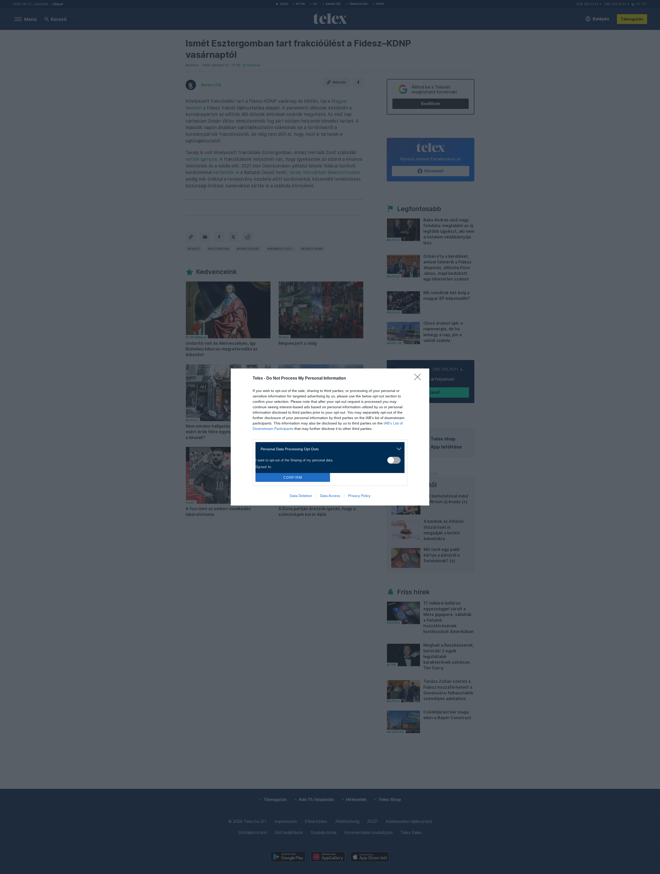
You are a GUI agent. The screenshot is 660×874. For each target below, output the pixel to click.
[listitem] (328, 449)
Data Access (330, 496)
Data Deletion (301, 496)
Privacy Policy (359, 496)
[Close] (419, 378)
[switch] (394, 460)
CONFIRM (292, 477)
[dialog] (330, 437)
